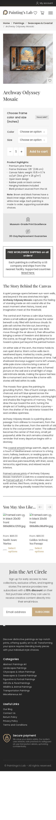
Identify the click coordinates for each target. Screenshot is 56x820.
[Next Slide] (49, 507)
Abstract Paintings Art (15, 664)
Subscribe (42, 612)
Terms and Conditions (15, 724)
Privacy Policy (10, 721)
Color (10, 132)
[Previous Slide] (40, 507)
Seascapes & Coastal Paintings (20, 675)
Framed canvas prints (15, 473)
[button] (42, 13)
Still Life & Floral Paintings (16, 683)
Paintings (18, 23)
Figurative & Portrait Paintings (19, 679)
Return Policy (10, 717)
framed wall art (14, 480)
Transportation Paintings (16, 690)
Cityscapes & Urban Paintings (19, 671)
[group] (14, 535)
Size (9, 140)
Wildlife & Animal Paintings (17, 686)
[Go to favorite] (35, 12)
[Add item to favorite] (50, 81)
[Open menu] (50, 13)
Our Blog (7, 709)
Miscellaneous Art (12, 694)
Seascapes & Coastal (40, 23)
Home (6, 23)
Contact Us (9, 713)
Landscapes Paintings (14, 668)
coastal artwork (16, 447)
